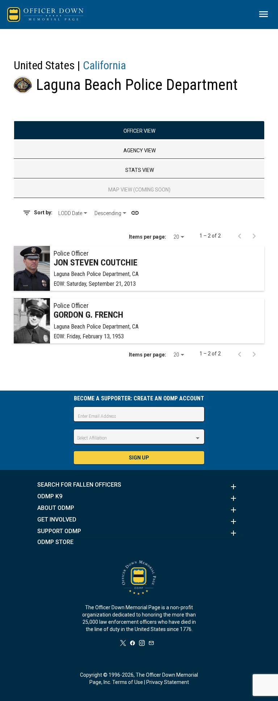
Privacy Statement (167, 682)
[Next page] (254, 235)
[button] (139, 486)
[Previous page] (239, 235)
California (104, 65)
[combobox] (73, 213)
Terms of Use (127, 682)
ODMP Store (55, 542)
